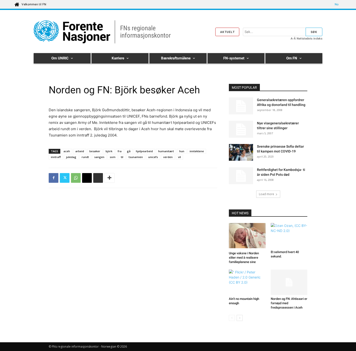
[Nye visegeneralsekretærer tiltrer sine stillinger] (241, 129)
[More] (109, 178)
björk (109, 151)
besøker (94, 151)
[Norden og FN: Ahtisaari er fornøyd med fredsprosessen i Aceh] (289, 282)
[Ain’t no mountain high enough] (247, 282)
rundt (85, 157)
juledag (71, 157)
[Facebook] (53, 178)
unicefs (153, 157)
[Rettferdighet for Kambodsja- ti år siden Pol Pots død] (241, 175)
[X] (65, 178)
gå (129, 151)
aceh (66, 151)
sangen (99, 157)
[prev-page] (232, 318)
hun (181, 151)
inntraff (56, 157)
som (113, 157)
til (122, 157)
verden (168, 157)
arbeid (79, 151)
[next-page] (240, 318)
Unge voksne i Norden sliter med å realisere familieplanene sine (244, 257)
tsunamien (136, 157)
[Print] (98, 178)
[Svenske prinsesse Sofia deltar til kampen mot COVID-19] (241, 153)
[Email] (87, 178)
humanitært (166, 151)
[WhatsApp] (76, 178)
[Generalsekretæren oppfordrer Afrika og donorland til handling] (241, 105)
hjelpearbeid (144, 151)
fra (120, 151)
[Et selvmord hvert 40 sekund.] (289, 235)
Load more (266, 194)
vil (179, 157)
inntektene (197, 151)
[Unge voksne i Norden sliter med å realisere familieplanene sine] (247, 236)
